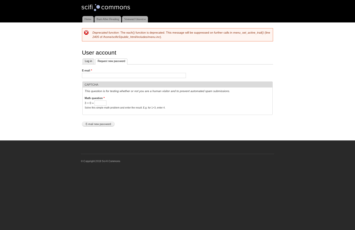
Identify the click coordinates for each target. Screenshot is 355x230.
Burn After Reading (108, 19)
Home (87, 19)
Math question (95, 98)
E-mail (87, 70)
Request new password (112, 61)
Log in (88, 61)
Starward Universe (135, 19)
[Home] (106, 8)
